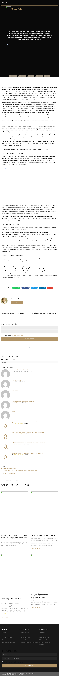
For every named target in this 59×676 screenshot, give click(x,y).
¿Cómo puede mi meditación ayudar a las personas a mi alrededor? (28, 432)
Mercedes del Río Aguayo (20, 371)
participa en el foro (11, 356)
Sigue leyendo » (6, 549)
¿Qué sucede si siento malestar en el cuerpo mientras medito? (27, 453)
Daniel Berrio (17, 381)
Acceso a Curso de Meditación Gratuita (22, 370)
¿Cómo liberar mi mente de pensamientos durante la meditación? (28, 442)
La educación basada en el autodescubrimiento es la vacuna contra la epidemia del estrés (44, 596)
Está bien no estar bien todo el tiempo (43, 535)
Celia (15, 413)
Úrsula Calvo (17, 9)
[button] (13, 76)
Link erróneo (15, 390)
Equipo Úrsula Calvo (19, 423)
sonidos (14, 411)
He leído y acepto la (12, 335)
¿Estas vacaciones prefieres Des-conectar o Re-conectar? (12, 599)
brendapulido (17, 402)
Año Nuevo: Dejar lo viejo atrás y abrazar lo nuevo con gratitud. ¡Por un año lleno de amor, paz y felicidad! (14, 537)
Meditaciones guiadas (17, 380)
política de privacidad (17, 335)
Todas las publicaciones (17, 302)
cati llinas (16, 392)
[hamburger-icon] (3, 10)
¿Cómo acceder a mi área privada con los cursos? (24, 422)
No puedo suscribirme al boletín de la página (23, 401)
